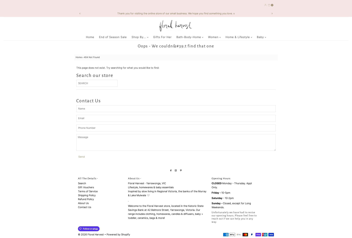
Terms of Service (88, 191)
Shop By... (139, 37)
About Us (83, 203)
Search (82, 183)
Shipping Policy (87, 195)
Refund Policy (86, 199)
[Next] (272, 13)
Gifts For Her (162, 37)
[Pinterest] (181, 170)
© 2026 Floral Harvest (91, 234)
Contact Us (84, 207)
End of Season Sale (113, 37)
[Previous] (80, 13)
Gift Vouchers (86, 187)
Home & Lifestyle (238, 37)
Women (213, 37)
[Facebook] (170, 170)
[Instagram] (176, 170)
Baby (261, 37)
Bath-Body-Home (189, 37)
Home (90, 37)
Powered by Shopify (118, 234)
